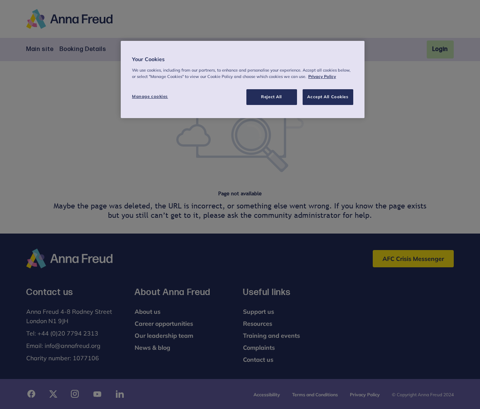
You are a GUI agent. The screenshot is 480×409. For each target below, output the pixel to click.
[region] (242, 79)
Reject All (271, 96)
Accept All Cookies (327, 96)
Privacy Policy (322, 76)
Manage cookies (150, 96)
